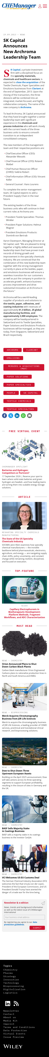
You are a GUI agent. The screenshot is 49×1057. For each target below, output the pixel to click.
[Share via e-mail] (29, 415)
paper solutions (17, 376)
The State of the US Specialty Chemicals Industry (17, 540)
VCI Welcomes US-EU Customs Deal (20, 877)
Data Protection (15, 1030)
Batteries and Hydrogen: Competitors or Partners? (15, 471)
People (11, 393)
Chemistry (17, 660)
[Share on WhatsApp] (23, 415)
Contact (8, 1014)
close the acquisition (27, 82)
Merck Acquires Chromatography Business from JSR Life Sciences (20, 717)
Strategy (9, 976)
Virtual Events (14, 1033)
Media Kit (10, 1020)
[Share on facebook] (4, 415)
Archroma (25, 107)
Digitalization (14, 989)
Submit (37, 927)
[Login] (40, 6)
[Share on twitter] (10, 415)
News (22, 34)
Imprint (8, 1024)
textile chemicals (19, 401)
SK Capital (15, 69)
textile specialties (20, 409)
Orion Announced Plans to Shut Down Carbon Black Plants (19, 665)
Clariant (36, 88)
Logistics (10, 992)
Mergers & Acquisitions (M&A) (24, 367)
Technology (11, 982)
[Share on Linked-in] (17, 415)
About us (9, 1017)
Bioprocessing (19, 712)
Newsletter (11, 1010)
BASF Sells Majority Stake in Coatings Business (15, 830)
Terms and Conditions (19, 1027)
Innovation (11, 979)
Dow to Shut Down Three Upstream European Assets (16, 772)
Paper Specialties (19, 384)
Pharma (8, 973)
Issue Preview (13, 1037)
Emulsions (13, 358)
